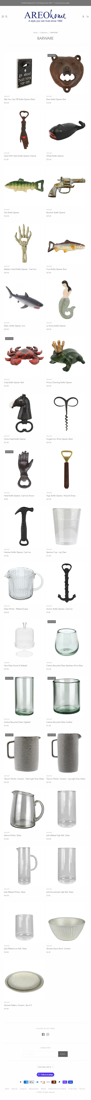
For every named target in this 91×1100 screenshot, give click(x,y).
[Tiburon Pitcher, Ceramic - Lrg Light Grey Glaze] (66, 752)
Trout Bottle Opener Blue (56, 269)
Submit (63, 1054)
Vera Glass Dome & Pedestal (15, 665)
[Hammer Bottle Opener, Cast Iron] (24, 526)
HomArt (7, 96)
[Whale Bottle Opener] (66, 130)
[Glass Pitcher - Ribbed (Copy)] (24, 582)
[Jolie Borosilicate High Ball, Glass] (66, 866)
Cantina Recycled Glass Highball (17, 722)
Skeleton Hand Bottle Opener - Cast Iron (20, 269)
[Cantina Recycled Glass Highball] (24, 696)
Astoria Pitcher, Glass (12, 835)
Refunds (43, 1089)
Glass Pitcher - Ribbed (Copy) (16, 608)
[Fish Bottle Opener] (24, 186)
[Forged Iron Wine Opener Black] (66, 413)
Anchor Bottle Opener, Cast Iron (59, 608)
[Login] (83, 16)
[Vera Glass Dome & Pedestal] (24, 639)
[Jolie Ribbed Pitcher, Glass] (24, 866)
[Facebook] (43, 1034)
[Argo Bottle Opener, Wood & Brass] (66, 469)
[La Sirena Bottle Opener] (66, 299)
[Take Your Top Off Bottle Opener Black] (24, 73)
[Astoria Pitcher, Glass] (24, 809)
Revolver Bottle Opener (55, 212)
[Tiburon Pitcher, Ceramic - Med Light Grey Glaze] (24, 752)
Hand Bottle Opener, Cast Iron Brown (19, 495)
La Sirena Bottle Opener (56, 325)
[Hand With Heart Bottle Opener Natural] (24, 130)
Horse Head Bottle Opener (15, 439)
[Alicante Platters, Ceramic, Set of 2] (24, 979)
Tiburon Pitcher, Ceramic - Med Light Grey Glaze (24, 778)
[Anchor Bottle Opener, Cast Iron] (66, 582)
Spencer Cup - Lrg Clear (56, 552)
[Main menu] (3, 16)
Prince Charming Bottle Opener (59, 382)
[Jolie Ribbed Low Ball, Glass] (24, 922)
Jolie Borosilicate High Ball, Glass (59, 892)
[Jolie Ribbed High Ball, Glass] (66, 809)
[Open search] (6, 16)
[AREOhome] (45, 16)
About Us (15, 1089)
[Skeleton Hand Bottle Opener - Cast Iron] (24, 243)
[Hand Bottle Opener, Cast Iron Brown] (24, 469)
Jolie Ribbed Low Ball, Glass (15, 948)
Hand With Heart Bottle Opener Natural (20, 155)
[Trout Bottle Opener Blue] (66, 243)
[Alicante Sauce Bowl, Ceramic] (66, 922)
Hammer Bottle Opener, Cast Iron (17, 552)
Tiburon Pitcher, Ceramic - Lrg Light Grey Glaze (65, 778)
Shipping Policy (34, 1089)
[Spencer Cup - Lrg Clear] (66, 526)
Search (7, 1089)
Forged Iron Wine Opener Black (59, 439)
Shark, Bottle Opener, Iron (14, 325)
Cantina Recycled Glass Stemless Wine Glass (64, 665)
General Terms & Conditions (57, 1089)
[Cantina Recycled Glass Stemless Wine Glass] (66, 639)
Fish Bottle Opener (11, 212)
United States (44, 1067)
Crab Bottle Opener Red (14, 382)
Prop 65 (82, 1089)
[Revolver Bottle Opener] (66, 186)
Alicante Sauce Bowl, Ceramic (58, 948)
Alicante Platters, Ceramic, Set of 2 (18, 1005)
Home (35, 32)
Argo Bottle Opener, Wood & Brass (60, 495)
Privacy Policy (73, 1089)
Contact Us (23, 1089)
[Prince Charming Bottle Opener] (66, 356)
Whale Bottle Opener (55, 155)
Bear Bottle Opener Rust (56, 99)
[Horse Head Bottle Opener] (24, 413)
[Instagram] (47, 1034)
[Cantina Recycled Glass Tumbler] (66, 696)
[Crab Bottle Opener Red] (24, 356)
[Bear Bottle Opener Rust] (66, 73)
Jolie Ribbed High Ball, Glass (58, 835)
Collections (44, 32)
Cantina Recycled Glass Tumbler (59, 722)
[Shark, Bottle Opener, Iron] (24, 299)
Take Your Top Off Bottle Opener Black (19, 99)
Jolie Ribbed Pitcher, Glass (14, 892)
